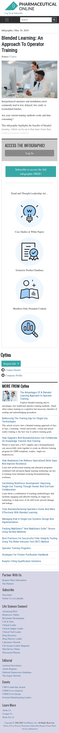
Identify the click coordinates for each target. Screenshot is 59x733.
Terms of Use (8, 725)
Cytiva (13, 56)
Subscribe (18, 13)
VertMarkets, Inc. (30, 722)
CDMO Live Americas (12, 690)
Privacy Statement (22, 725)
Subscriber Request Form (41, 725)
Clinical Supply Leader (12, 628)
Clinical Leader (9, 624)
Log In (8, 13)
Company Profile (13, 375)
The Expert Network (11, 675)
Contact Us (7, 713)
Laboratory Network (11, 642)
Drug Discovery (9, 635)
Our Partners (8, 583)
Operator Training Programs (16, 548)
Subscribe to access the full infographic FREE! (30, 171)
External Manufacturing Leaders (16, 697)
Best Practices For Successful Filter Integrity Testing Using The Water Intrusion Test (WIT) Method (29, 540)
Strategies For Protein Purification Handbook (25, 554)
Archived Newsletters (12, 665)
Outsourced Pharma (11, 652)
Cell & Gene (8, 621)
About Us (6, 710)
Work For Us (8, 717)
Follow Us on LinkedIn (12, 598)
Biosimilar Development (13, 618)
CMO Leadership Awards (13, 687)
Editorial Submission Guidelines (17, 672)
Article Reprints (9, 668)
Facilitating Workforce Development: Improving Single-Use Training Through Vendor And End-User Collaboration (28, 486)
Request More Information (14, 580)
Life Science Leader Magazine (15, 645)
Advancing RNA (9, 611)
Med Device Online (11, 648)
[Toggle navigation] (7, 20)
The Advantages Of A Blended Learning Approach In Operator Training (36, 395)
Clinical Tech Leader (11, 631)
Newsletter (7, 594)
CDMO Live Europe (11, 693)
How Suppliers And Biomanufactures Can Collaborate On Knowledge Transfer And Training (29, 439)
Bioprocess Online (10, 614)
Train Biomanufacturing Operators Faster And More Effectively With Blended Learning (28, 510)
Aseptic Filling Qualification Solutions (21, 561)
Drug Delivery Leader (12, 638)
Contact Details (13, 370)
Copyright (8, 722)
